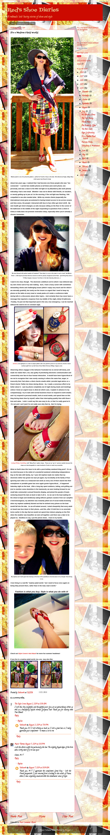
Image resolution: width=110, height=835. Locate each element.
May (84, 154)
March (84, 162)
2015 (82, 84)
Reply (17, 715)
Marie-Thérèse (20, 744)
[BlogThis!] (41, 692)
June (84, 150)
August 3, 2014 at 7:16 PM (38, 725)
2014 (82, 88)
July (84, 111)
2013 (82, 175)
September (85, 103)
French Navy (86, 122)
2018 (82, 72)
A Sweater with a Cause (22, 23)
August (85, 107)
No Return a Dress (88, 114)
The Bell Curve (87, 129)
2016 (82, 80)
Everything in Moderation (91, 145)
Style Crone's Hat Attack (27, 653)
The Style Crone (20, 703)
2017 (82, 76)
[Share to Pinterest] (46, 692)
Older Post (67, 817)
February (85, 166)
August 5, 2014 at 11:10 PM (35, 744)
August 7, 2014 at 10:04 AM (39, 767)
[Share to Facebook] (44, 692)
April (84, 158)
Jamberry (15, 363)
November (85, 95)
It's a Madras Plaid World (88, 137)
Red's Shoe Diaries (33, 10)
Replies (20, 721)
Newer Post (16, 817)
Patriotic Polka (87, 142)
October (85, 99)
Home (12, 23)
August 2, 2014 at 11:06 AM (36, 703)
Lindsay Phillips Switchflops (18, 463)
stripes (79, 64)
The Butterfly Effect (89, 125)
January (85, 170)
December (85, 91)
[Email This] (40, 692)
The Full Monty (87, 118)
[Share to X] (43, 692)
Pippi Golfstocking (88, 132)
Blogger (67, 830)
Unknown (23, 725)
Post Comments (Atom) (28, 822)
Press (32, 23)
